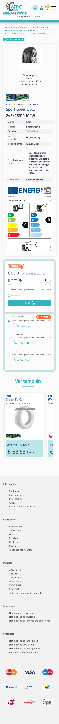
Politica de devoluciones (22, 506)
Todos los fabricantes (21, 549)
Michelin (14, 541)
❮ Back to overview (13, 39)
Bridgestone (16, 526)
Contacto (14, 491)
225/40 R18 (15, 577)
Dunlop (13, 534)
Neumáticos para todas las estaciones (30, 620)
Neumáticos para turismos (23, 640)
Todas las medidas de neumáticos (27, 592)
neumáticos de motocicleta (24, 652)
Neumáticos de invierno (22, 616)
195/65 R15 (15, 581)
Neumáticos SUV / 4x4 (21, 644)
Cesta (27, 303)
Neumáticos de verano (21, 612)
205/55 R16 (15, 569)
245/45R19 (32, 131)
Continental (15, 530)
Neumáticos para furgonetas (24, 648)
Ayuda (12, 502)
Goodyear (14, 538)
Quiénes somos (17, 494)
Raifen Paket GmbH (21, 360)
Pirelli (12, 545)
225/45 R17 (15, 573)
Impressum (15, 498)
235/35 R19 (15, 585)
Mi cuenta (41, 8)
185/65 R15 (15, 589)
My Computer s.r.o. (21, 326)
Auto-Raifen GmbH (21, 343)
